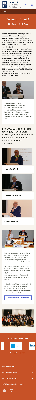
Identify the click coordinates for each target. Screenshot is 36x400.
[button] (31, 4)
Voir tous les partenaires (18, 353)
